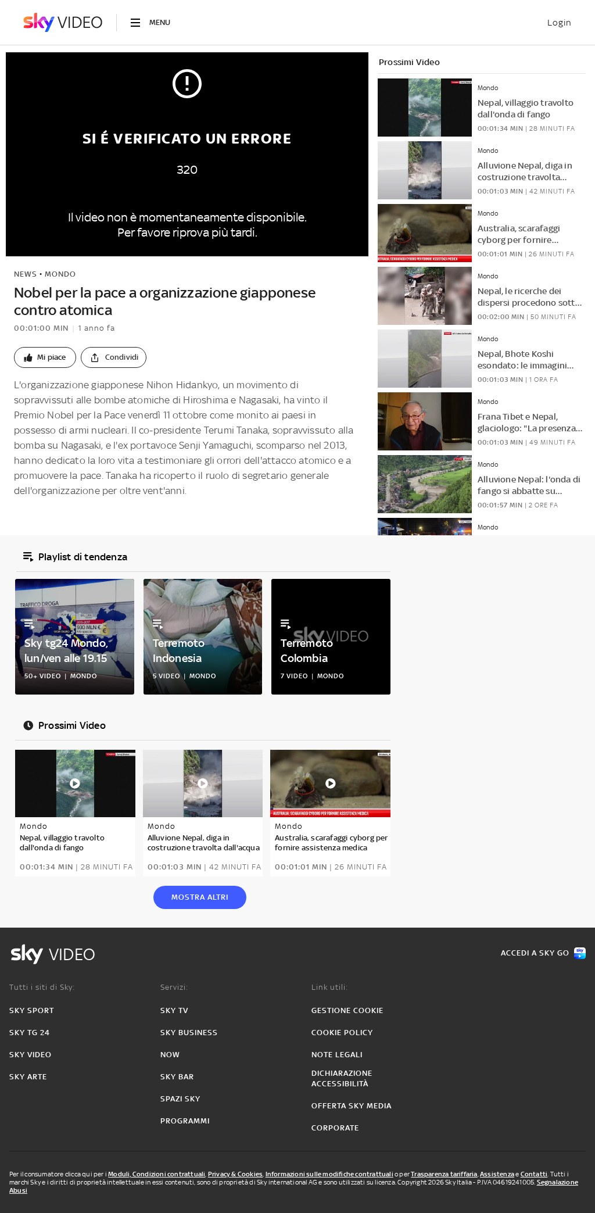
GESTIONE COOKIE (347, 1010)
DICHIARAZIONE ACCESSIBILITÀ (341, 1078)
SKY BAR (177, 1076)
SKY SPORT (31, 1010)
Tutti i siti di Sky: (42, 987)
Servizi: (174, 987)
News (25, 274)
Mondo (60, 274)
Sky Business (189, 1032)
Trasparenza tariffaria (444, 1174)
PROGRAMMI (185, 1121)
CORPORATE (335, 1127)
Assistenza (497, 1174)
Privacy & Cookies (235, 1174)
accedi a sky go (535, 953)
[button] (45, 357)
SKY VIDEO (30, 1054)
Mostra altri (199, 897)
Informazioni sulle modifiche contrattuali (329, 1174)
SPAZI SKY (180, 1098)
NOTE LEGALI (337, 1054)
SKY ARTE (28, 1076)
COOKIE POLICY (342, 1032)
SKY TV (174, 1010)
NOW (170, 1054)
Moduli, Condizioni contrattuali (156, 1174)
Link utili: (329, 987)
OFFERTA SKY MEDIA (351, 1105)
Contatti (534, 1174)
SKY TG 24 (29, 1032)
